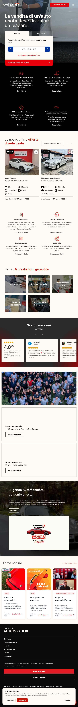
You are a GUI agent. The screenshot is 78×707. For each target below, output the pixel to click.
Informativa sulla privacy (40, 695)
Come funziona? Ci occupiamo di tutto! (29, 55)
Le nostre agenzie (10, 642)
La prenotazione (21, 243)
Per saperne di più (21, 232)
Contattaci (8, 656)
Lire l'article (16, 614)
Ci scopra (13, 510)
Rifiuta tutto (10, 700)
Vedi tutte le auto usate (52, 143)
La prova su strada (57, 219)
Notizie (6, 653)
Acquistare (41, 33)
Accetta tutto (22, 700)
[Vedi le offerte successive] (71, 143)
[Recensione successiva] (42, 335)
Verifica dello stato (21, 219)
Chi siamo (7, 639)
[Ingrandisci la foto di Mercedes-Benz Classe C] (73, 152)
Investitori (7, 646)
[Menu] (73, 5)
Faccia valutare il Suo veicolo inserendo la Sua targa (27, 41)
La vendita (57, 243)
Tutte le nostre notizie (70, 563)
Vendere (17, 33)
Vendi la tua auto (39, 671)
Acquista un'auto (39, 677)
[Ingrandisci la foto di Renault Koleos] (36, 152)
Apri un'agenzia (9, 649)
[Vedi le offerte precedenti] (67, 143)
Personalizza (67, 700)
